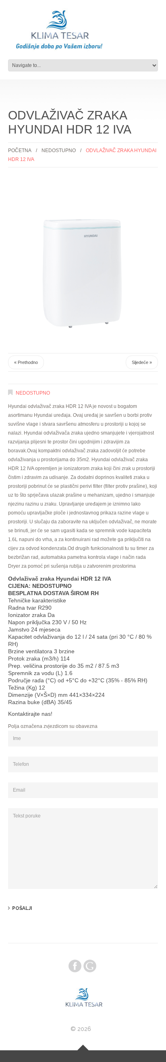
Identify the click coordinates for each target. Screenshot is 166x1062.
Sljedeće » (142, 362)
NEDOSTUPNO (59, 150)
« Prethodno (26, 362)
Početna (19, 150)
